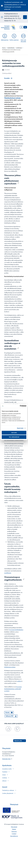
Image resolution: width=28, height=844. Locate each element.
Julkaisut (4, 781)
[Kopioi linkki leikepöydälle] (18, 183)
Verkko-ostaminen (14, 40)
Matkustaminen (5, 40)
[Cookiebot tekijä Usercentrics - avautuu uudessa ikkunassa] (20, 406)
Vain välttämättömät (14, 437)
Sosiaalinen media (7, 769)
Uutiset (4, 775)
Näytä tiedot (20, 428)
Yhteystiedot (14, 827)
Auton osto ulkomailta (23, 40)
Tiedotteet (5, 772)
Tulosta (7, 712)
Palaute (14, 829)
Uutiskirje (4, 778)
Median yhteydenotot (8, 793)
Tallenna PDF (9, 716)
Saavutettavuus (14, 836)
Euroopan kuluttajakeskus (16, 630)
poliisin (19, 681)
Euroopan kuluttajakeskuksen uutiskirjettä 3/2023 (13, 689)
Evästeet (14, 834)
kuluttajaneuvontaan (9, 667)
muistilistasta (7, 573)
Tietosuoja (14, 831)
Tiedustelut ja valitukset (8, 790)
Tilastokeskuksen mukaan (12, 98)
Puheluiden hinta (6, 759)
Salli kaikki (14, 432)
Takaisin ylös (18, 741)
